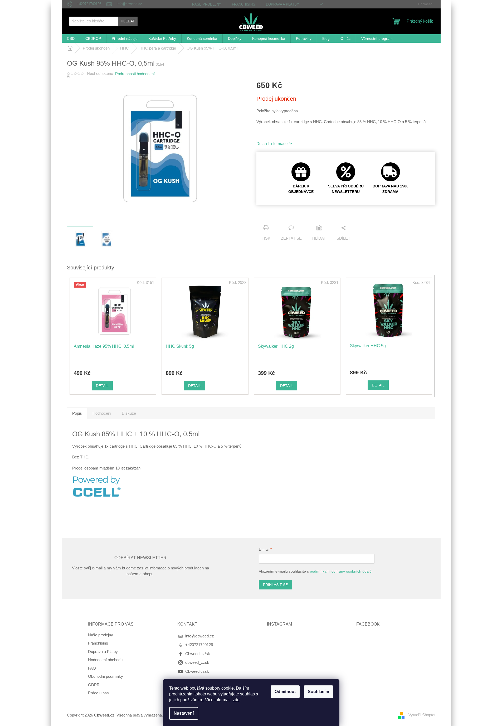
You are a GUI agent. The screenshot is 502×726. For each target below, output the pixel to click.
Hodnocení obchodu (105, 659)
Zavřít (289, 218)
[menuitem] (71, 38)
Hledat (128, 21)
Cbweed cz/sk (197, 653)
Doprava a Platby (282, 4)
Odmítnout (285, 691)
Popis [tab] (77, 413)
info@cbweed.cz (199, 636)
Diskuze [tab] (129, 413)
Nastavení (184, 713)
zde (236, 700)
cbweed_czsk (197, 662)
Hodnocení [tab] (101, 413)
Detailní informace (271, 143)
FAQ (92, 668)
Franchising (243, 4)
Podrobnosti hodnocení (135, 73)
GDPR (94, 685)
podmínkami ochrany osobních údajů (341, 571)
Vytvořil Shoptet (421, 715)
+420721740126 (199, 644)
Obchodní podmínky (105, 676)
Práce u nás (98, 693)
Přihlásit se (275, 585)
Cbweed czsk (197, 671)
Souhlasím (318, 691)
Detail (102, 386)
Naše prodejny (206, 4)
